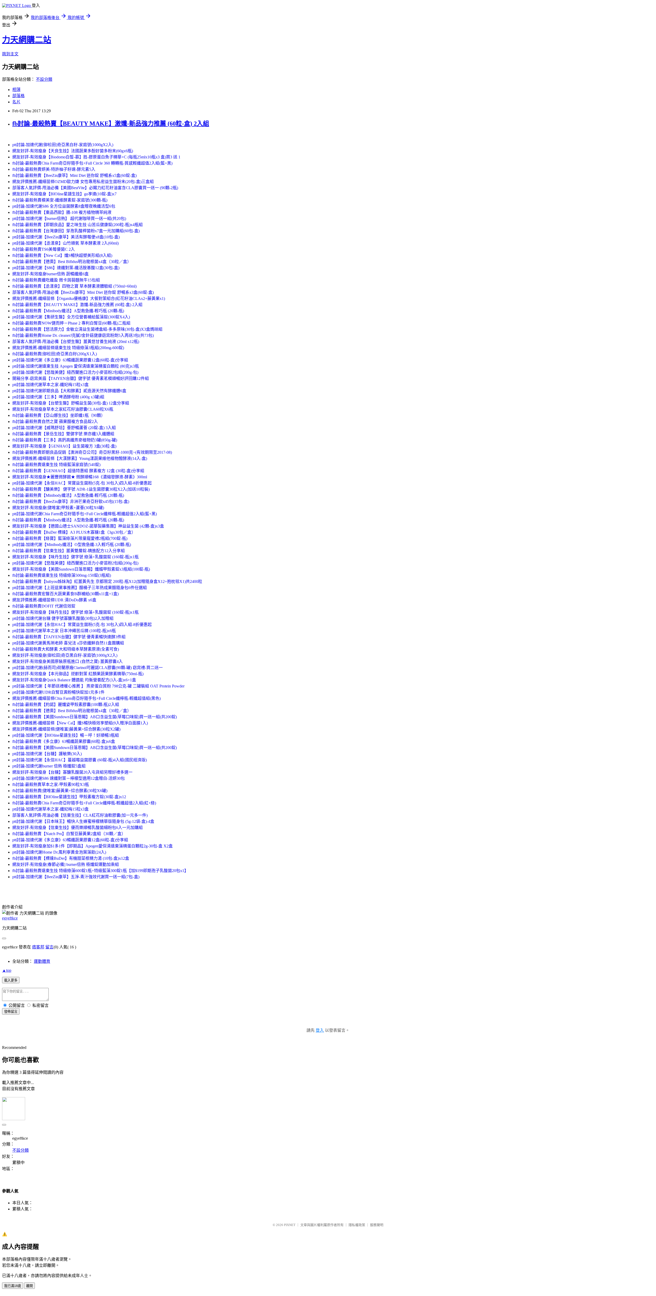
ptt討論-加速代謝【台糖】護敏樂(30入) (47, 754)
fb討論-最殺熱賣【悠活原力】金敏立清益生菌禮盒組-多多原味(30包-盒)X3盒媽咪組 (87, 329)
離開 (29, 1286)
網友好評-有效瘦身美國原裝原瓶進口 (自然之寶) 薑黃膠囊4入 (67, 661)
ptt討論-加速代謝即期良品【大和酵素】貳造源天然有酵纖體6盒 (69, 391)
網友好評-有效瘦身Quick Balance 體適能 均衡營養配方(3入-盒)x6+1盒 (74, 680)
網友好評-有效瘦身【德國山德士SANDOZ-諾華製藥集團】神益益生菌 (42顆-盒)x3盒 (88, 526)
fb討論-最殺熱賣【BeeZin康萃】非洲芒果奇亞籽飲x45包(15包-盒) (70, 501)
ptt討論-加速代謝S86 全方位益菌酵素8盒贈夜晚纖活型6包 (63, 206)
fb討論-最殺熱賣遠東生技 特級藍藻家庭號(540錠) (56, 464)
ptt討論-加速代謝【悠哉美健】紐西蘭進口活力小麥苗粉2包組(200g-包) (75, 372)
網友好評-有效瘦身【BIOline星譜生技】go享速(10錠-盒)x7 (64, 194)
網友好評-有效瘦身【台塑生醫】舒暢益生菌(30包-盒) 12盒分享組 (70, 403)
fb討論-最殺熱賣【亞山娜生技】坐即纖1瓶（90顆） (58, 415)
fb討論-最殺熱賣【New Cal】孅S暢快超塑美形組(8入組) (62, 255)
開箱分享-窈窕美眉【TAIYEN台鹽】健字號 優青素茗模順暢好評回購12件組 (80, 378)
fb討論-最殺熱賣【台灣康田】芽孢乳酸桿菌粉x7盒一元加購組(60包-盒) (76, 231)
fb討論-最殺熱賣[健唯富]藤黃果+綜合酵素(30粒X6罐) (59, 790)
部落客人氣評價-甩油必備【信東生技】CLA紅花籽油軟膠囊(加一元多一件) (80, 815)
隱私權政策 (356, 1225)
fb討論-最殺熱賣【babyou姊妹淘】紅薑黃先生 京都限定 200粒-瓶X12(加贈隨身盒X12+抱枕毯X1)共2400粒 (107, 581)
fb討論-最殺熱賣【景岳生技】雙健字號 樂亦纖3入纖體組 (63, 434)
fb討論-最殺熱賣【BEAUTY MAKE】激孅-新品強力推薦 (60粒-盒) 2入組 (110, 123)
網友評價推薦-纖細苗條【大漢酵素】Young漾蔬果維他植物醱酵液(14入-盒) (79, 458)
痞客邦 (38, 947)
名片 (16, 102)
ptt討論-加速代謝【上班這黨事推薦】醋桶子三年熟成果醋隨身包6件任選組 (79, 587)
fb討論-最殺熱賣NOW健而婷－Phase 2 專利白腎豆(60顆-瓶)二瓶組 (71, 323)
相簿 (16, 89)
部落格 (18, 96)
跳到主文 (10, 54)
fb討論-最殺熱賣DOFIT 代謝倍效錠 (43, 606)
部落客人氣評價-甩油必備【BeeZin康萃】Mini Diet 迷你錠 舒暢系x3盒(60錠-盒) (83, 292)
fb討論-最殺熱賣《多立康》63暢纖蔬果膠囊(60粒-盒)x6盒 (63, 741)
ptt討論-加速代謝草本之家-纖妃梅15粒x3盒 (50, 384)
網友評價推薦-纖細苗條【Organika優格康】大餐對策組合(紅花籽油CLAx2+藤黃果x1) (88, 298)
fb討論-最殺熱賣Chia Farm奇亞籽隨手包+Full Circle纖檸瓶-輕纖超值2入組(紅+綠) (84, 803)
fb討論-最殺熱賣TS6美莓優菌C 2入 (43, 249)
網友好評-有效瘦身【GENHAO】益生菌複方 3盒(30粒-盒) (64, 446)
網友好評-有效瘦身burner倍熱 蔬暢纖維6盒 (50, 274)
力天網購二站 (26, 39)
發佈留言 (10, 1012)
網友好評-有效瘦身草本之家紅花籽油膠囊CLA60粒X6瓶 (62, 409)
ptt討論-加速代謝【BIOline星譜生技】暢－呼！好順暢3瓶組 (65, 735)
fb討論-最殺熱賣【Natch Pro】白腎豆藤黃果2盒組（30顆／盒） (69, 834)
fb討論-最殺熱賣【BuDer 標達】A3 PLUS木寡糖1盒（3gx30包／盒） (74, 532)
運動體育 (42, 961)
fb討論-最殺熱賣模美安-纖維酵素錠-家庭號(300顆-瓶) (59, 200)
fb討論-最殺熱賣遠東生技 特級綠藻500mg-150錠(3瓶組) (61, 575)
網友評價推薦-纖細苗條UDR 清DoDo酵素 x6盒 (54, 600)
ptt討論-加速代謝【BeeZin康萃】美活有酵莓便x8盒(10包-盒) (66, 237)
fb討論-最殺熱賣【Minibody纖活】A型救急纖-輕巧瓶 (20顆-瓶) (68, 311)
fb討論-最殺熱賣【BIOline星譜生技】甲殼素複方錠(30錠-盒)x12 (69, 797)
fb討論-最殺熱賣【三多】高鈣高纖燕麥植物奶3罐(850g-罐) (64, 440)
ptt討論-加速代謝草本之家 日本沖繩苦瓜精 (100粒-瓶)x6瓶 (64, 631)
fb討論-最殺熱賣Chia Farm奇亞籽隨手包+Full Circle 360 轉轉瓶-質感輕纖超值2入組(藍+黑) (92, 163)
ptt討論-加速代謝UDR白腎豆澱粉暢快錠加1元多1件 (58, 692)
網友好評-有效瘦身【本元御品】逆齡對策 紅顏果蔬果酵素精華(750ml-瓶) (78, 674)
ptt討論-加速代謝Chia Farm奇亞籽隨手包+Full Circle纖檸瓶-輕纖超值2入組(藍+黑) (84, 514)
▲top (6, 970)
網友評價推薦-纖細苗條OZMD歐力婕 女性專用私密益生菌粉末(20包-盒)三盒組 (83, 181)
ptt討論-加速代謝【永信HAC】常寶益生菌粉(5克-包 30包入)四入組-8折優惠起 (82, 483)
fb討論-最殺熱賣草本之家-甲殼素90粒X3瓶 (50, 784)
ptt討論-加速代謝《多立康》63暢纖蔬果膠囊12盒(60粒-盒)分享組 (70, 360)
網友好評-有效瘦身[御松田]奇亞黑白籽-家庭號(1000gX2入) (64, 655)
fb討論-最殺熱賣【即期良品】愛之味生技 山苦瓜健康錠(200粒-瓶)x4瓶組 (77, 224)
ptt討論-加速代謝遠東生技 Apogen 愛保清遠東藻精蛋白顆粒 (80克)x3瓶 (75, 366)
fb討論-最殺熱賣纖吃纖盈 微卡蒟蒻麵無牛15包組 (56, 280)
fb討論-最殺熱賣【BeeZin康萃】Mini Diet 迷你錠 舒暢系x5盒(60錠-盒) (74, 175)
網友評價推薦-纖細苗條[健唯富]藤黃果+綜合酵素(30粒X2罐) (66, 729)
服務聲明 (376, 1225)
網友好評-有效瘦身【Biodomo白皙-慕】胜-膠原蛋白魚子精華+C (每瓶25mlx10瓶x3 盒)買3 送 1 (96, 157)
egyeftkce (10, 918)
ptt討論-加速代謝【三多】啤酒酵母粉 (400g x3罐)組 (58, 397)
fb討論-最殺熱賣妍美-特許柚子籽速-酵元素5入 (53, 169)
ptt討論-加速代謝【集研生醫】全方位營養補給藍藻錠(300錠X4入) (71, 317)
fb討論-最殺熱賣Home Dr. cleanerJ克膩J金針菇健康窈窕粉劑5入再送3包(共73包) (83, 335)
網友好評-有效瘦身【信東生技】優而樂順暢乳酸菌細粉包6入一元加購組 (77, 827)
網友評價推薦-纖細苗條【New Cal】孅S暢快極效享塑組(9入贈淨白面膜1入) (80, 723)
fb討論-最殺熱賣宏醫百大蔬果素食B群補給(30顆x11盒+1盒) (65, 594)
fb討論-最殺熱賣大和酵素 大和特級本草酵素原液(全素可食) (65, 649)
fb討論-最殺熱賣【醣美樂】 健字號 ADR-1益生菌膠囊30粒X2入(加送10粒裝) (81, 489)
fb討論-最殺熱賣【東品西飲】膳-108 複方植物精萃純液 (61, 212)
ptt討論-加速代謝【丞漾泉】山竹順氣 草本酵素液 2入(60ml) (65, 243)
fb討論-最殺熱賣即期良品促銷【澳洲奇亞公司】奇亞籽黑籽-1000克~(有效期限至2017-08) (92, 452)
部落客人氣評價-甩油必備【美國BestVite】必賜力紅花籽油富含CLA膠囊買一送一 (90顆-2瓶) (95, 188)
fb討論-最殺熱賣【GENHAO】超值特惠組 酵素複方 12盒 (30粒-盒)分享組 (78, 471)
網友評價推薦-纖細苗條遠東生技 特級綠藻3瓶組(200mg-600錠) (68, 348)
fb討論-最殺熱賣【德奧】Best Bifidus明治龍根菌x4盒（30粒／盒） (71, 261)
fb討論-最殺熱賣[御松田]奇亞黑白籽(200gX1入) (54, 354)
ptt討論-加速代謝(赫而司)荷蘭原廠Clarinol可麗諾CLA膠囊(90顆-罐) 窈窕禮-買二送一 (87, 667)
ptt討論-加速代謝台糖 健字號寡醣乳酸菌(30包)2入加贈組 (63, 618)
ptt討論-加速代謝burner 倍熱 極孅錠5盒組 (49, 766)
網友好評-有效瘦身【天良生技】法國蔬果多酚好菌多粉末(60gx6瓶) (72, 151)
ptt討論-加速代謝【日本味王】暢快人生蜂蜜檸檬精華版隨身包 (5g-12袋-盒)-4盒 (83, 821)
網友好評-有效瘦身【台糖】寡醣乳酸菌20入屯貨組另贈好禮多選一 (72, 772)
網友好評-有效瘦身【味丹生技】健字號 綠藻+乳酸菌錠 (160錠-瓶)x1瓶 (75, 557)
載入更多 (10, 980)
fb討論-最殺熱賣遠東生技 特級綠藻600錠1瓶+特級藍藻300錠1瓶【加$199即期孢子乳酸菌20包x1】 (100, 870)
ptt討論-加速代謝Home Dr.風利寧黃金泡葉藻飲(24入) (59, 852)
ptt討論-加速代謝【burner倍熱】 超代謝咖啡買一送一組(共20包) (69, 218)
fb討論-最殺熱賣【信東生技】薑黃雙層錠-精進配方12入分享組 (68, 551)
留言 (49, 947)
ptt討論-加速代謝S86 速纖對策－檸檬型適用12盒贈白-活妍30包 (68, 778)
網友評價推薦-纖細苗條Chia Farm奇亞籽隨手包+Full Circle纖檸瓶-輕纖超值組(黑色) (86, 698)
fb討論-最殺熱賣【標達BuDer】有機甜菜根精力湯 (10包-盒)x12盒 (70, 858)
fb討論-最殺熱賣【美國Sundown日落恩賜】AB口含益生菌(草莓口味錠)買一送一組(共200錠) (94, 717)
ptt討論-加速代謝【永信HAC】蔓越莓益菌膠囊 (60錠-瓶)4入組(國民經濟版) (79, 760)
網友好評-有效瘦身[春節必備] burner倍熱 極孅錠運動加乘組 (65, 864)
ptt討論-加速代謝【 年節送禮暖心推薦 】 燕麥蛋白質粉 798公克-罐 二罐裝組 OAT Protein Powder (98, 686)
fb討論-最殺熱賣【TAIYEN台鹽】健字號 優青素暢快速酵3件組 (69, 637)
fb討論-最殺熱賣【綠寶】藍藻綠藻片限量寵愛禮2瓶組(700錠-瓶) (69, 538)
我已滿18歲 (12, 1286)
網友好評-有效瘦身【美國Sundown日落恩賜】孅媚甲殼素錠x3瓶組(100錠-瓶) (81, 569)
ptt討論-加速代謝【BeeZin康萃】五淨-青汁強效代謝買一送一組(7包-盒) (75, 877)
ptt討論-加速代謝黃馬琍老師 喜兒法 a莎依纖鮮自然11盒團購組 (68, 643)
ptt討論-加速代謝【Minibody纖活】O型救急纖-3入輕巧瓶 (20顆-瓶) (71, 544)
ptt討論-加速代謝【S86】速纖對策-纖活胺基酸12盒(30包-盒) (65, 268)
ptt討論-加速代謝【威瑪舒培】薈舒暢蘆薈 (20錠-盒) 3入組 (64, 428)
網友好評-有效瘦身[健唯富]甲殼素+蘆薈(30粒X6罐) (58, 507)
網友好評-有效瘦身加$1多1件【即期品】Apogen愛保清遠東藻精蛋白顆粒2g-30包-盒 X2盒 (92, 846)
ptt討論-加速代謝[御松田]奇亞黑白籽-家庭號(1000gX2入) (62, 145)
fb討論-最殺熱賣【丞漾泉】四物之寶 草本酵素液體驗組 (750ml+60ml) (74, 286)
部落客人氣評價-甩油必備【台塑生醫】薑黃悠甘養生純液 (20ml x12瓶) (75, 341)
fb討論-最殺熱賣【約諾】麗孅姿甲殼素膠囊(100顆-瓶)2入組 (65, 704)
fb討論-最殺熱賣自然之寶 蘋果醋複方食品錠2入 (55, 421)
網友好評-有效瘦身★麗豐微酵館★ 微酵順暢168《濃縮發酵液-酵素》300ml (79, 477)
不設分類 (44, 79)
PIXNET (289, 1225)
